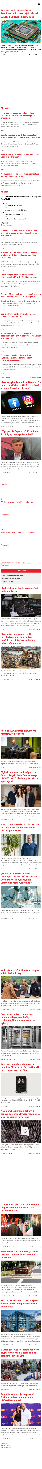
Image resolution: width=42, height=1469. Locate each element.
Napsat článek (5, 1445)
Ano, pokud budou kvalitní (13, 206)
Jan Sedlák (4, 55)
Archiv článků (5, 1443)
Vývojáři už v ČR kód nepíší (11, 578)
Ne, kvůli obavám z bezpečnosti (15, 219)
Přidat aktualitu (6, 1447)
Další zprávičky (6, 377)
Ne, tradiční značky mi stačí (14, 214)
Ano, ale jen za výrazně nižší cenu (16, 210)
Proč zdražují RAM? (8, 581)
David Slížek (5, 427)
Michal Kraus (5, 1296)
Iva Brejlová (5, 820)
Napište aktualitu (35, 377)
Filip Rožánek (5, 473)
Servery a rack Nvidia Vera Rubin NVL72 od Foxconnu (17, 564)
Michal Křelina (6, 1059)
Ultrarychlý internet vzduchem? (13, 576)
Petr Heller (5, 679)
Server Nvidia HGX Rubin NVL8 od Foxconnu (18, 532)
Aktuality (5, 107)
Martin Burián (5, 1345)
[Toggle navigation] (39, 3)
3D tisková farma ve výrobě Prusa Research (17, 502)
